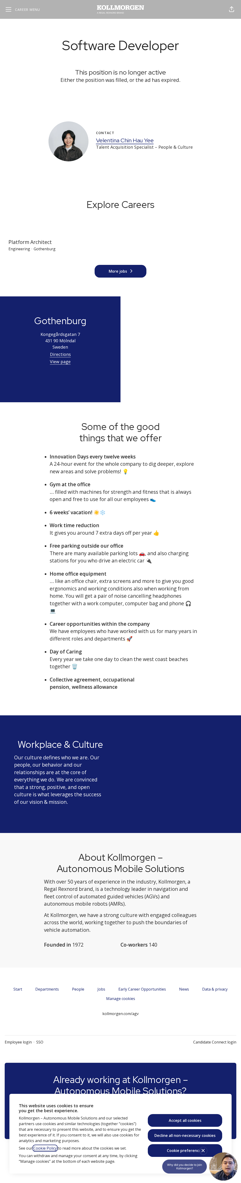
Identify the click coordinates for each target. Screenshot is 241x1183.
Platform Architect (30, 242)
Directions (60, 354)
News (184, 989)
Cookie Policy (45, 1148)
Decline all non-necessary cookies (185, 1135)
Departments (47, 989)
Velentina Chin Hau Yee (125, 140)
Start (17, 989)
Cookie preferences (185, 1150)
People (78, 989)
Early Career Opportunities (142, 989)
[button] (231, 9)
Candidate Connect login (214, 1042)
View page (60, 361)
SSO (39, 1042)
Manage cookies (120, 998)
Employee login (18, 1042)
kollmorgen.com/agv (120, 1013)
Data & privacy (215, 989)
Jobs (101, 989)
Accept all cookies (185, 1120)
